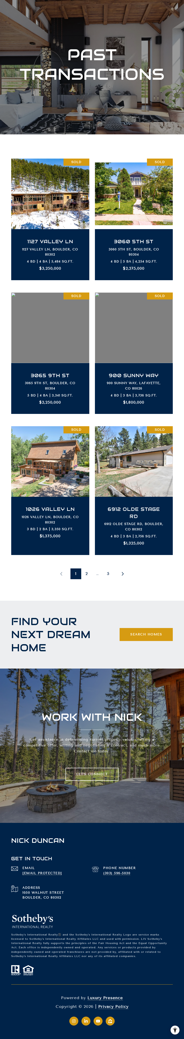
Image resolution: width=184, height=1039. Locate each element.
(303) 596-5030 (116, 873)
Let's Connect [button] (92, 774)
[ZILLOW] (110, 1021)
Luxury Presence (105, 997)
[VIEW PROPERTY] (50, 213)
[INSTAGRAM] (73, 1021)
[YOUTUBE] (98, 1021)
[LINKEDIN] (85, 1021)
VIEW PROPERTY (50, 217)
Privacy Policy (113, 1006)
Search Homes (146, 634)
